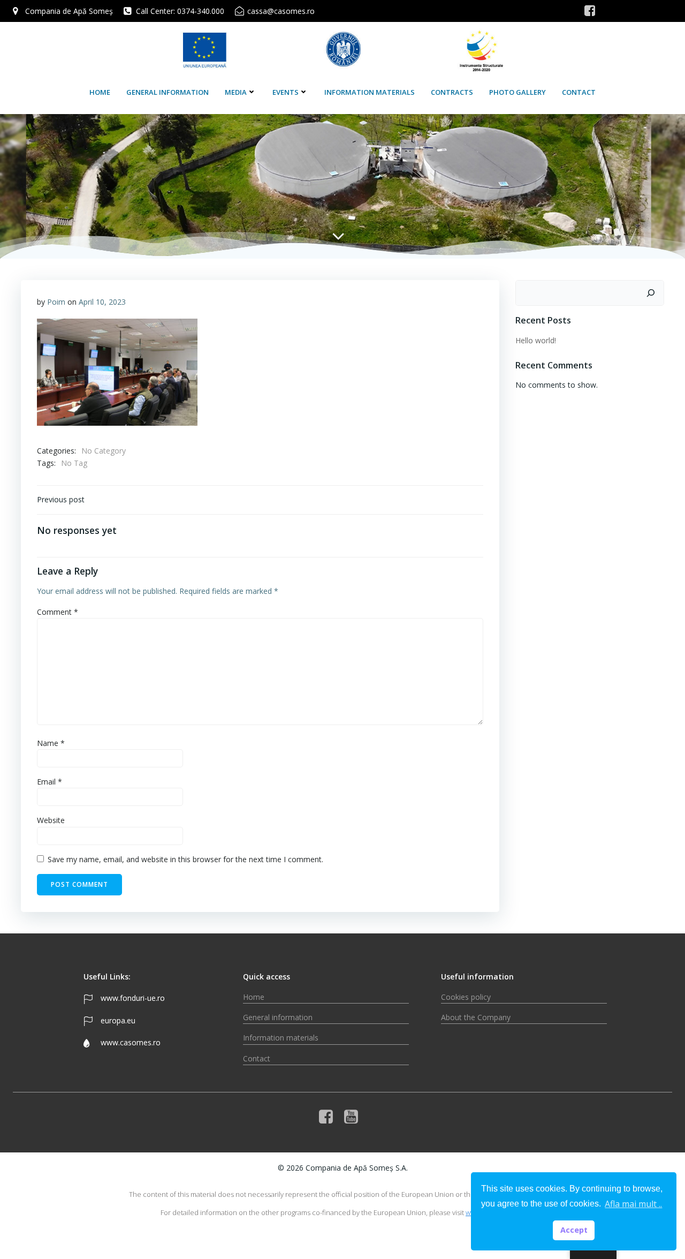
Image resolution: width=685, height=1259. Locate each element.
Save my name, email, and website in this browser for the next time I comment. (185, 859)
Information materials (369, 92)
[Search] (651, 293)
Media (236, 92)
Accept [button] (574, 1230)
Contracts (452, 92)
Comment (57, 612)
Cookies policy (466, 997)
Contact (579, 92)
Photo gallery (517, 92)
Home (99, 92)
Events (285, 92)
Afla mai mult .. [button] (633, 1204)
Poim (56, 302)
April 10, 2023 (102, 302)
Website (51, 820)
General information (167, 92)
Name (51, 743)
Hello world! (535, 340)
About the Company (476, 1017)
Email (49, 781)
